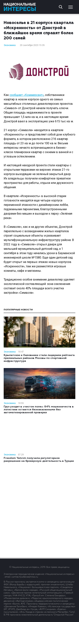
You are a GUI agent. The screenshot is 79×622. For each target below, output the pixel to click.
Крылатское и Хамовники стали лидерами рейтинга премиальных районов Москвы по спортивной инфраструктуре (39, 358)
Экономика (10, 45)
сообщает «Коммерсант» (27, 95)
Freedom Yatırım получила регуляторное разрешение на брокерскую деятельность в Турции (39, 459)
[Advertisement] (39, 509)
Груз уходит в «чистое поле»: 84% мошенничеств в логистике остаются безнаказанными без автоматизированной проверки (39, 409)
